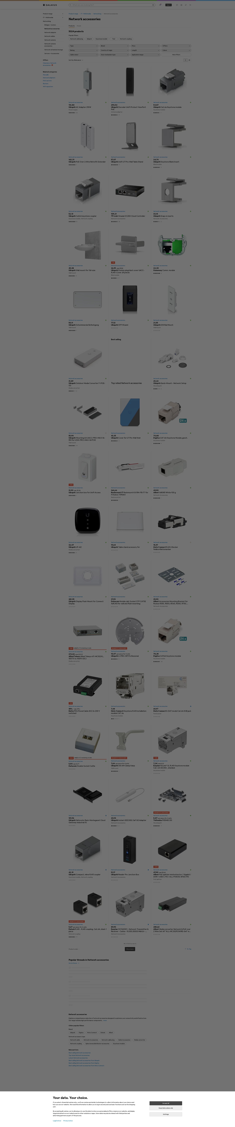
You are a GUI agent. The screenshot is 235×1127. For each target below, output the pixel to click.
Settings (166, 1114)
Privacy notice (68, 1121)
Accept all (165, 1103)
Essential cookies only (166, 1108)
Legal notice (57, 1121)
